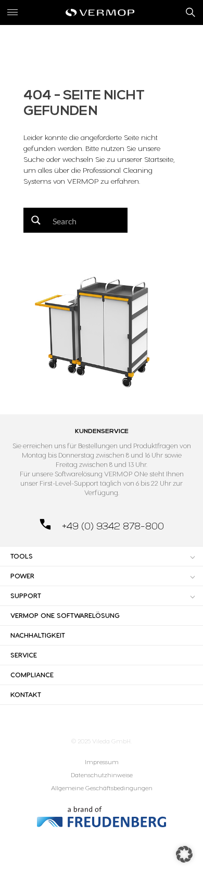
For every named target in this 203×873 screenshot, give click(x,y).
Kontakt (25, 694)
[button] (184, 854)
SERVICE (23, 655)
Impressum (102, 762)
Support (25, 595)
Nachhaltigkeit (37, 635)
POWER (22, 576)
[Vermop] (101, 12)
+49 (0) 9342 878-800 (111, 527)
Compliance (32, 674)
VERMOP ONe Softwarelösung (65, 615)
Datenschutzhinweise (102, 775)
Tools (21, 556)
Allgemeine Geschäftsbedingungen (102, 788)
